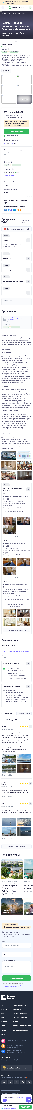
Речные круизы (21, 13)
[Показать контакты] (30, 7)
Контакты (4, 1021)
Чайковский (5, 35)
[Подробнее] (16, 42)
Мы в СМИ (16, 1021)
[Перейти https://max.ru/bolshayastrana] (10, 210)
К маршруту (8, 175)
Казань (3, 33)
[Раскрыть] (28, 258)
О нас (3, 1013)
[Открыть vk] (10, 1082)
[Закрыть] (28, 240)
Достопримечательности (20, 1030)
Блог (2, 1017)
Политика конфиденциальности (11, 1093)
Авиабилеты (17, 1009)
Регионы (4, 1009)
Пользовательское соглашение (10, 1089)
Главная (4, 13)
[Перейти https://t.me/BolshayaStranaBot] (14, 210)
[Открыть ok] (16, 1082)
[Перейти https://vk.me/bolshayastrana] (5, 210)
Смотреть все (25, 221)
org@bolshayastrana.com (15, 1062)
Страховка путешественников (22, 1026)
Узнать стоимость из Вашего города (14, 651)
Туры (2, 1005)
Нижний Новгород (13, 33)
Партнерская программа (20, 1013)
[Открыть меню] (2, 7)
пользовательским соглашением (11, 986)
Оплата (3, 1026)
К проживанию (9, 158)
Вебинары (4, 1034)
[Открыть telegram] (4, 1082)
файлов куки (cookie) (17, 1097)
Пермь (22, 33)
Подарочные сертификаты (21, 1017)
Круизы (11, 13)
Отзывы (3, 1030)
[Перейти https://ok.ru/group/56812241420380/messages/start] (19, 210)
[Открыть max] (29, 1082)
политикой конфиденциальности (21, 985)
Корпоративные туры (19, 1005)
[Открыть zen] (22, 1082)
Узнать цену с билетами (9, 1108)
